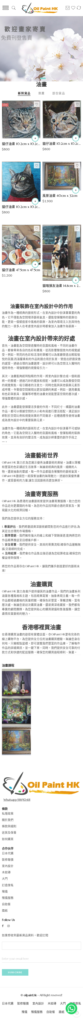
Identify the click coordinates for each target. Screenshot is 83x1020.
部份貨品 (58, 93)
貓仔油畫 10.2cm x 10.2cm (21, 144)
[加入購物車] (35, 138)
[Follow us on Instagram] (8, 926)
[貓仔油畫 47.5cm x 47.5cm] (21, 245)
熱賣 (41, 93)
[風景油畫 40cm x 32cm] (61, 176)
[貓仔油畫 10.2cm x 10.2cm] (21, 119)
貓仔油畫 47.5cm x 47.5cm (21, 270)
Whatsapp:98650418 (16, 799)
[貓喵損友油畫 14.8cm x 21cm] (61, 253)
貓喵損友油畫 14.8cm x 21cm (61, 286)
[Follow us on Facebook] (2, 926)
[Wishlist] (37, 104)
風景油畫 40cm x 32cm (59, 196)
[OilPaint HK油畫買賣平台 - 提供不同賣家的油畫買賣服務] (40, 8)
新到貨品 (24, 93)
